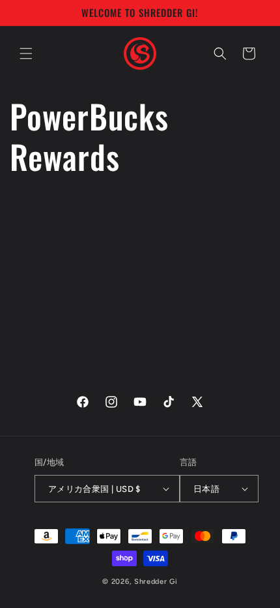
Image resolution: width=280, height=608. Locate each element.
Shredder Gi (156, 581)
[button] (26, 53)
